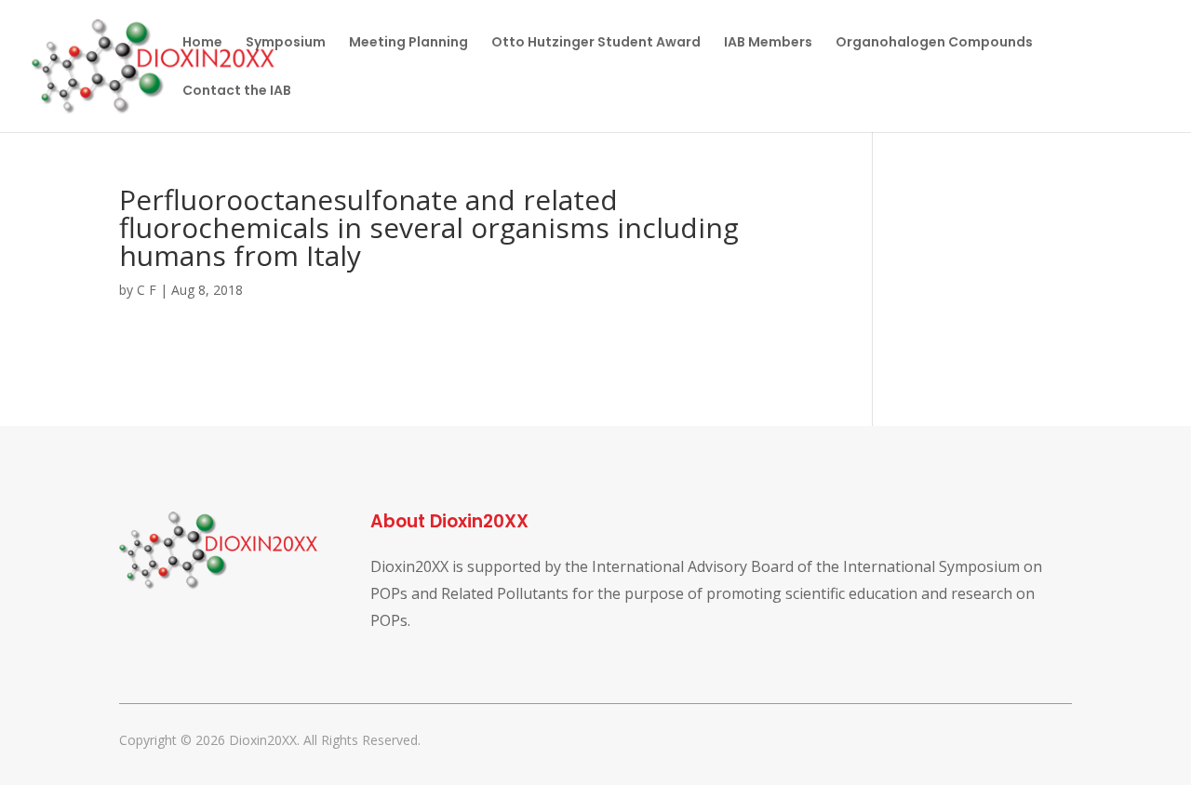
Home (202, 43)
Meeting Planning (408, 43)
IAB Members (768, 43)
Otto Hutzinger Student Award (596, 43)
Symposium (286, 43)
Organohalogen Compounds (934, 43)
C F (146, 290)
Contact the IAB (236, 92)
